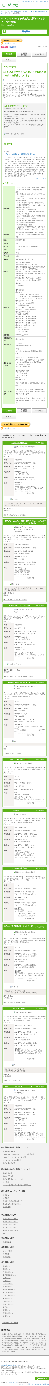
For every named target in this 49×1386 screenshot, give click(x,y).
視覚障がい (6, 1266)
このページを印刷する (25, 1)
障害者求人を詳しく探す (10, 1323)
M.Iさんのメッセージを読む (13, 1080)
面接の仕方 (6, 1207)
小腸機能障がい (8, 1301)
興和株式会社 (7, 1173)
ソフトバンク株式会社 (19, 443)
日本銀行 (16, 810)
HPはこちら (26, 31)
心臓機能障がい (8, 1286)
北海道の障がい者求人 (10, 1219)
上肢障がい (6, 1278)
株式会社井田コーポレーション (13, 1179)
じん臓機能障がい (9, 1292)
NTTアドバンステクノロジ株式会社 (15, 1157)
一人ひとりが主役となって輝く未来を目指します (20, 154)
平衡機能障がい (8, 1272)
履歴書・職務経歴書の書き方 (12, 1201)
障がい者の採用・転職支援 (10, 1365)
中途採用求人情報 (24, 54)
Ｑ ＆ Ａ (9, 60)
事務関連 (6, 1254)
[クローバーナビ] (9, 6)
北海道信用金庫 (8, 1176)
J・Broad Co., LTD (12, 1382)
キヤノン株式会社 (16, 759)
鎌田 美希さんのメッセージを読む (15, 515)
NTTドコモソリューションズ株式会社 (18, 1087)
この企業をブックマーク (12, 43)
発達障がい (6, 1316)
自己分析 (6, 1198)
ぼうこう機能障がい (9, 1295)
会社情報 (9, 54)
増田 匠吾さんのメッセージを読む (15, 600)
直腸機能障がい (8, 1298)
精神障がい (6, 1310)
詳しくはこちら (41, 178)
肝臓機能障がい (8, 1313)
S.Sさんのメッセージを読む (13, 753)
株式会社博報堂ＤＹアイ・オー (19, 682)
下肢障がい (6, 1281)
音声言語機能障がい (9, 1275)
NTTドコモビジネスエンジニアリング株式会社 (18, 1154)
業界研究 (6, 1195)
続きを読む (7, 456)
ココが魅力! (39, 54)
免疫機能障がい (8, 1304)
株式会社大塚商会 (19, 1008)
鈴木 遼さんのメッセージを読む (15, 1002)
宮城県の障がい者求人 (10, 1222)
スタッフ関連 (7, 1251)
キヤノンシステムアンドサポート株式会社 (17, 1185)
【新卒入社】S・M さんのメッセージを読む (18, 676)
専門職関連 (6, 1257)
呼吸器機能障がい (9, 1289)
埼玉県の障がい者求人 (10, 1225)
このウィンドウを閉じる (41, 1)
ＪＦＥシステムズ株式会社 (12, 1160)
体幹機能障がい (8, 1284)
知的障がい (6, 1307)
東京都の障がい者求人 (10, 1227)
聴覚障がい (6, 1269)
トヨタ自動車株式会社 (19, 868)
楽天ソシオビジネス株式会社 (19, 606)
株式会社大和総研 (9, 1163)
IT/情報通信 (10, 25)
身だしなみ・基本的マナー (12, 1204)
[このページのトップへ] (42, 1379)
